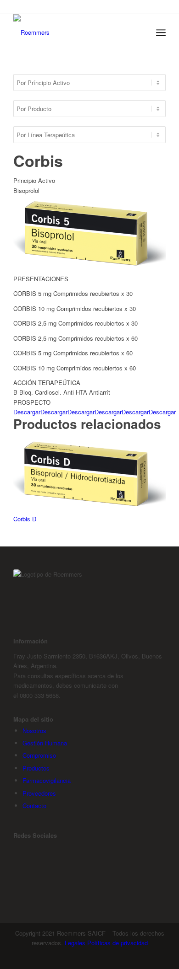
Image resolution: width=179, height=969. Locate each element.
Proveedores (39, 793)
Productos (36, 768)
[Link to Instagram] (15, 865)
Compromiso (39, 755)
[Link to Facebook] (15, 850)
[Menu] (161, 32)
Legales (75, 942)
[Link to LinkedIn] (15, 880)
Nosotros (34, 730)
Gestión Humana (44, 743)
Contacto (34, 805)
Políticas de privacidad (117, 942)
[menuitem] (141, 32)
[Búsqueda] (141, 32)
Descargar (26, 411)
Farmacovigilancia (46, 780)
